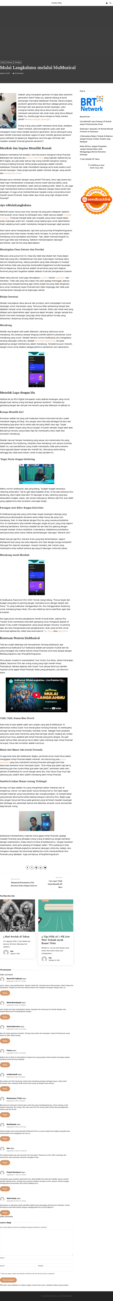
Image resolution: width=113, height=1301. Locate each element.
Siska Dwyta (11, 1198)
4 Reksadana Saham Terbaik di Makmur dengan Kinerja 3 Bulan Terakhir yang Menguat (96, 139)
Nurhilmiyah (11, 1124)
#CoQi (3, 62)
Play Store (48, 631)
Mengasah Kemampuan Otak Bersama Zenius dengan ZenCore (24, 882)
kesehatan (60, 278)
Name (2, 1258)
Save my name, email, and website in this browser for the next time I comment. (28, 1274)
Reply (5, 993)
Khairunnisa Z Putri (14, 1098)
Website (40, 1266)
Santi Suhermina (13, 1026)
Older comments (6, 975)
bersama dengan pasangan (37, 119)
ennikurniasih (12, 1074)
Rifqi (11, 951)
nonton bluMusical (34, 158)
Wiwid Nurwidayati (14, 1003)
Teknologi (17, 62)
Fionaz (9, 1050)
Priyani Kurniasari (14, 1172)
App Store (62, 631)
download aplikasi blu (45, 341)
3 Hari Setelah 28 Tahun (16, 936)
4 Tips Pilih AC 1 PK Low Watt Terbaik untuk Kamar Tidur (55, 940)
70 (19, 73)
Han (8, 1148)
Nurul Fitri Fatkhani (14, 979)
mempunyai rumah (12, 173)
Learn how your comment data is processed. (50, 1285)
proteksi (44, 278)
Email (2, 1266)
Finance (9, 62)
